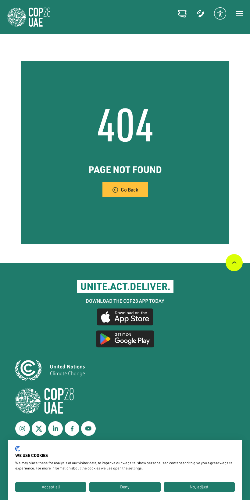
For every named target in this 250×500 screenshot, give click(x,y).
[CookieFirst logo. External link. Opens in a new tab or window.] (17, 448)
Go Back (129, 189)
